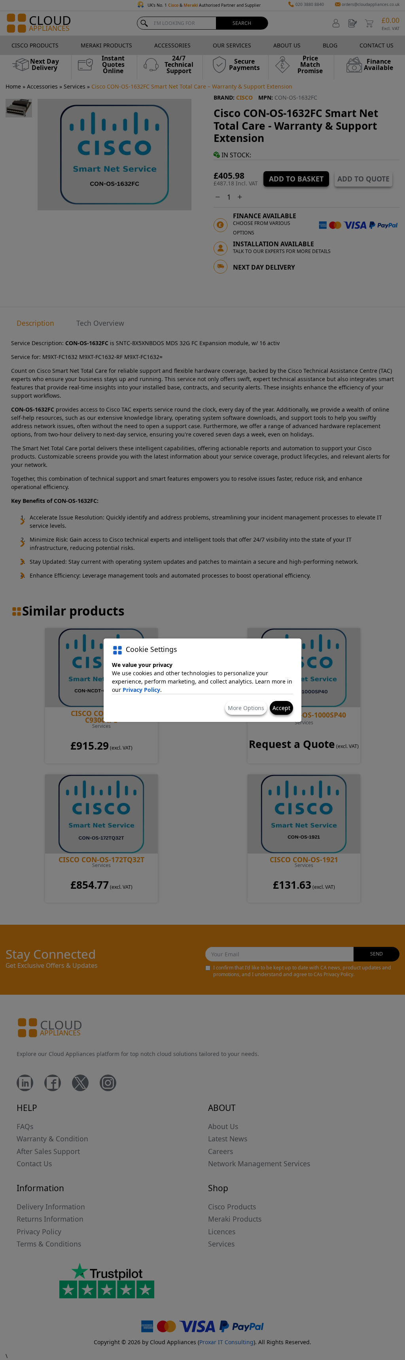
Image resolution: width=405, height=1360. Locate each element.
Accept (281, 708)
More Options (246, 708)
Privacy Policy (141, 689)
